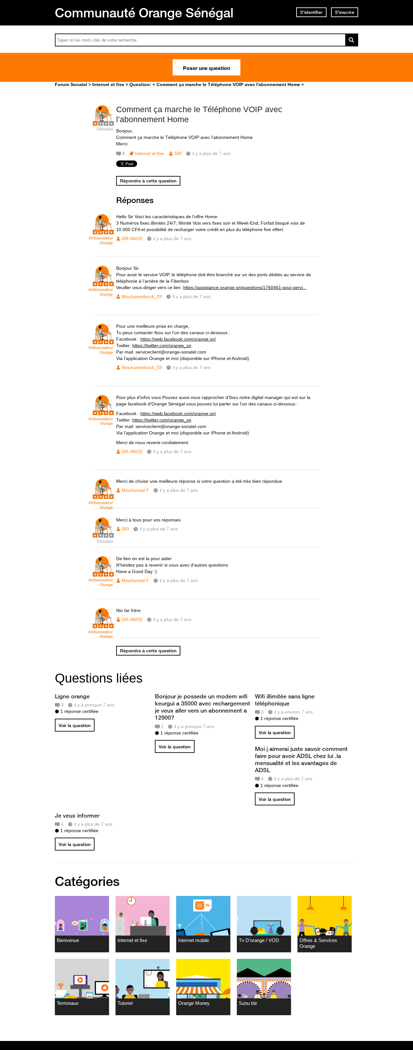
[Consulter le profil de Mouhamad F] (103, 495)
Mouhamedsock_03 (142, 296)
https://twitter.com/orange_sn (161, 345)
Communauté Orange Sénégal (144, 13)
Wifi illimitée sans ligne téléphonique (285, 700)
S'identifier (311, 12)
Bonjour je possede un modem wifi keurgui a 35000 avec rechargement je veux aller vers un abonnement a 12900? (202, 707)
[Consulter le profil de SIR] (103, 122)
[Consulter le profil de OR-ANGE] (103, 231)
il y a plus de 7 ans (172, 238)
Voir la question (75, 725)
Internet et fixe (149, 153)
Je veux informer (77, 815)
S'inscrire (344, 12)
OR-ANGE (132, 238)
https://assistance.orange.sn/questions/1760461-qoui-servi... (245, 287)
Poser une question (206, 67)
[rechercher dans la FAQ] (351, 40)
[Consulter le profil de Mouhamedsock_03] (103, 282)
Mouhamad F (135, 490)
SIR (178, 153)
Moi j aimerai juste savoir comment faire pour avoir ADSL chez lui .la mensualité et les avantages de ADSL (301, 759)
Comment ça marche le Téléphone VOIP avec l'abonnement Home (199, 114)
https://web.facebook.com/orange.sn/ (178, 339)
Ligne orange (72, 696)
